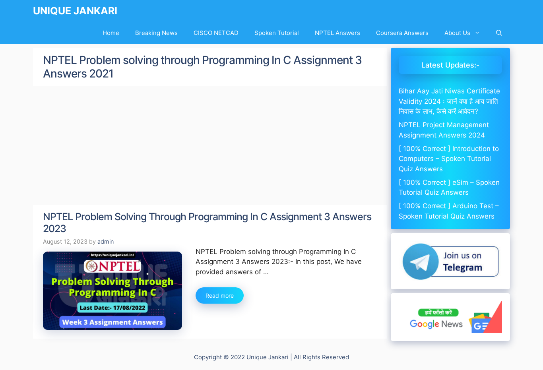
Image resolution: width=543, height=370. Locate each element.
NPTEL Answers (337, 33)
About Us (457, 33)
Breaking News (156, 33)
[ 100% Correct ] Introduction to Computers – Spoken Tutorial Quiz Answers (449, 159)
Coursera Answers (402, 33)
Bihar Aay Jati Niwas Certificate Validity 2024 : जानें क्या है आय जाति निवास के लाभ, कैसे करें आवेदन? (449, 101)
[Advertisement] (210, 145)
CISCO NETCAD (216, 33)
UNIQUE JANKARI (75, 11)
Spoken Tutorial (276, 33)
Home (111, 33)
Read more (220, 295)
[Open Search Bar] (499, 33)
